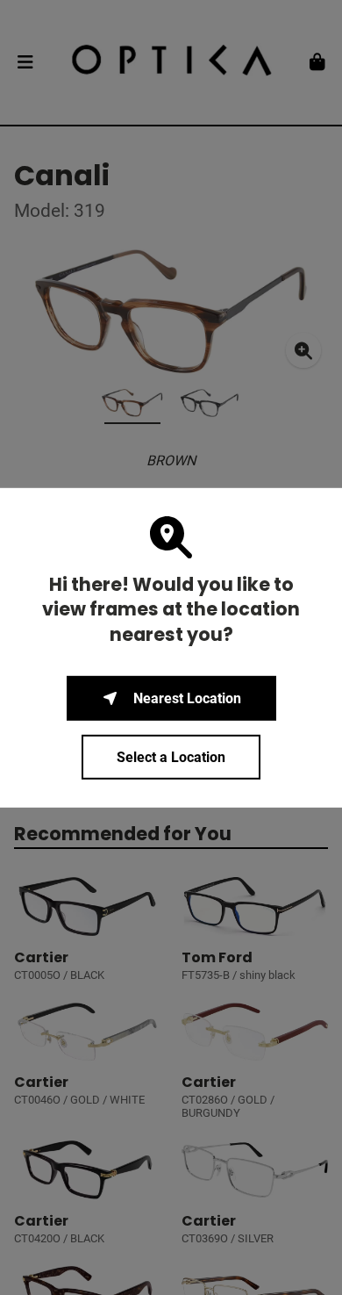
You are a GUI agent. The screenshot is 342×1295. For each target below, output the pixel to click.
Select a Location (171, 757)
